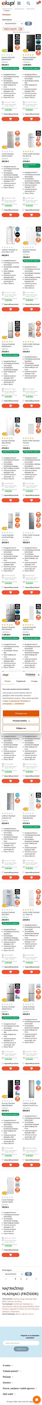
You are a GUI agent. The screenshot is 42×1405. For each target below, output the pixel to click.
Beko (34, 1299)
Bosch (4, 1301)
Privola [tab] (7, 681)
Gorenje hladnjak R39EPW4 (29, 251)
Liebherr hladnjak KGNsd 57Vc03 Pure (30, 1104)
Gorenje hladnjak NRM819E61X (8, 1008)
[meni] (19, 3)
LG (15, 1301)
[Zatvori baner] (38, 675)
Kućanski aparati (19, 9)
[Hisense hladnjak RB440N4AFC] (10, 43)
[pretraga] (28, 3)
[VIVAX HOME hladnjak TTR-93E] (31, 426)
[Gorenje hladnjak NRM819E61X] (10, 993)
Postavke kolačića (20, 721)
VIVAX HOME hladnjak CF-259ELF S (31, 536)
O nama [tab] (34, 681)
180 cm (24, 1314)
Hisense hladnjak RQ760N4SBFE (29, 58)
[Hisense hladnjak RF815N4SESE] (10, 613)
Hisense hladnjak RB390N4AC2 (8, 345)
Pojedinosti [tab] (20, 681)
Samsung (28, 1299)
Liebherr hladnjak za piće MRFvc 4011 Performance (9, 251)
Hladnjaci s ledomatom (10, 1311)
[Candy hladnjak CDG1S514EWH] (10, 1186)
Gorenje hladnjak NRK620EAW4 (29, 817)
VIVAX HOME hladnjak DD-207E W (31, 155)
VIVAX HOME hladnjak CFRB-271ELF (31, 345)
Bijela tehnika (31, 9)
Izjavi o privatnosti (11, 701)
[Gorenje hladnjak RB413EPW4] (10, 426)
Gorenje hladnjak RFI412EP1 (8, 913)
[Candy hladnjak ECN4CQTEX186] (31, 993)
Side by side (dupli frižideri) (23, 1306)
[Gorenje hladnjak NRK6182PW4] (31, 613)
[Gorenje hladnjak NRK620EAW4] (31, 802)
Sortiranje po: (7, 20)
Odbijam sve (21, 728)
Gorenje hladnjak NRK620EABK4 (8, 1104)
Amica (19, 1301)
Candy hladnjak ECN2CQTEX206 (8, 536)
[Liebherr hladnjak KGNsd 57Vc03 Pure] (31, 1089)
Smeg (22, 1299)
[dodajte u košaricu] (10, 119)
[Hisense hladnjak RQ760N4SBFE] (31, 43)
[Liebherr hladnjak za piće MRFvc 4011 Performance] (10, 236)
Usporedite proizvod (11, 114)
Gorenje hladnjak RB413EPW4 (8, 442)
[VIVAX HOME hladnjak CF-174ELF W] (31, 898)
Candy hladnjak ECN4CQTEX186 (29, 1008)
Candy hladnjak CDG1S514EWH (8, 1201)
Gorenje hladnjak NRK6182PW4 (29, 628)
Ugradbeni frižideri (17, 1309)
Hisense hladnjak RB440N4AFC (8, 58)
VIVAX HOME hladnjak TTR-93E (31, 442)
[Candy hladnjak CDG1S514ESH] (10, 140)
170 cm (30, 1314)
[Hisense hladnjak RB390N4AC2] (10, 330)
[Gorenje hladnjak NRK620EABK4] (10, 1089)
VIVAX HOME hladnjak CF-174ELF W (31, 913)
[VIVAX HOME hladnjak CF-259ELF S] (31, 521)
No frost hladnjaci (32, 1309)
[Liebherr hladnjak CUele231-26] (10, 802)
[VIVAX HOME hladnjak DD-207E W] (31, 140)
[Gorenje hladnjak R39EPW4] (31, 236)
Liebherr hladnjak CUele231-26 (8, 817)
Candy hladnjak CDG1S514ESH (8, 155)
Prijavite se (21, 1349)
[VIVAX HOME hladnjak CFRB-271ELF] (31, 330)
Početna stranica (7, 9)
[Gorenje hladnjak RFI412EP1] (10, 898)
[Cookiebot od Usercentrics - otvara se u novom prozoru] (26, 674)
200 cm (18, 1314)
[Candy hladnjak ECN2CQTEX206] (10, 521)
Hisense (16, 1299)
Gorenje (11, 1301)
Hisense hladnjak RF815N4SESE (8, 628)
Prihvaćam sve (21, 713)
